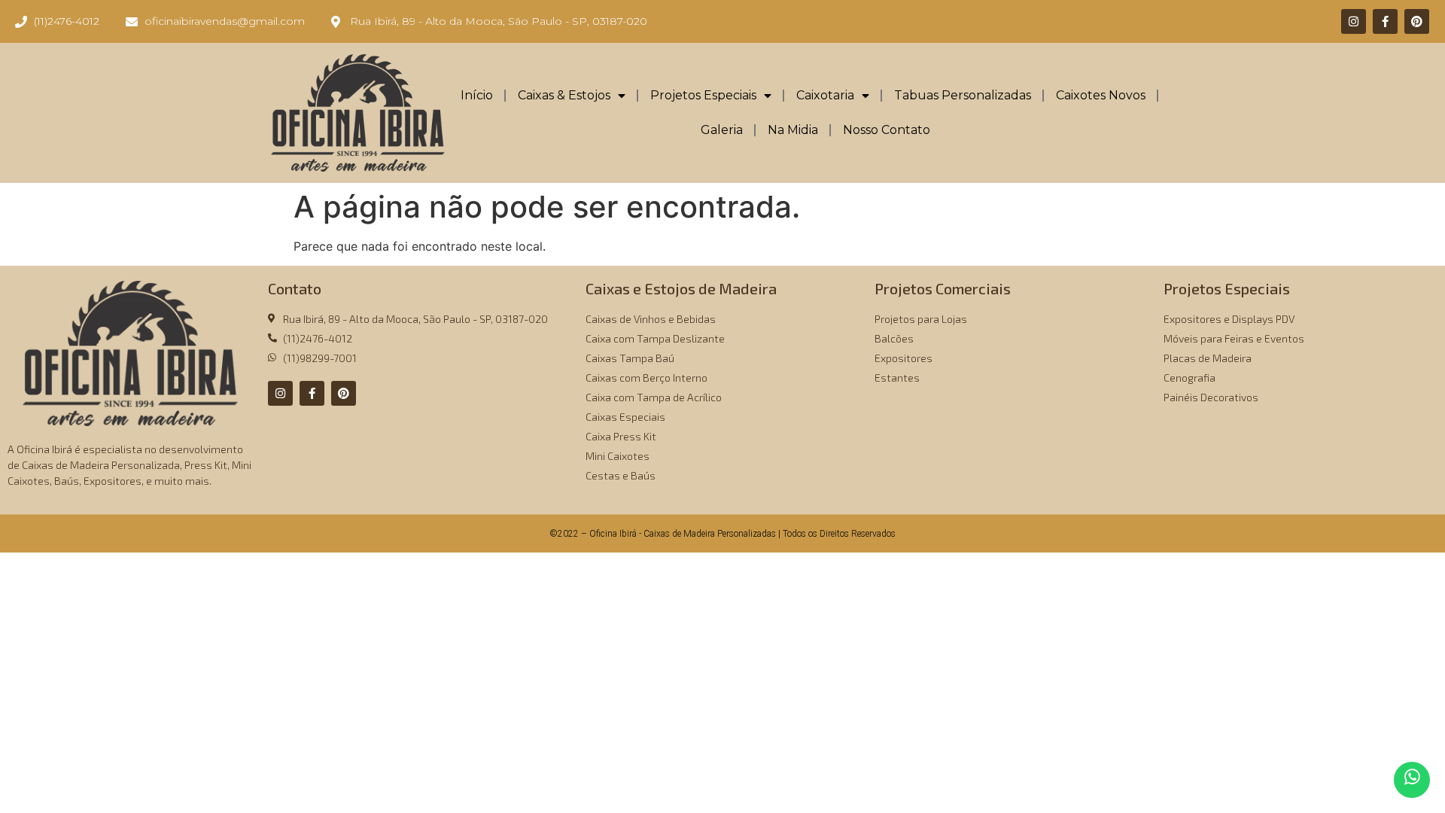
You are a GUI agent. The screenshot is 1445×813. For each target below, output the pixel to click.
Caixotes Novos (1100, 95)
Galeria (722, 130)
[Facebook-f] (1385, 21)
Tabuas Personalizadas (962, 95)
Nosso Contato (886, 130)
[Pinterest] (1416, 21)
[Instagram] (1353, 21)
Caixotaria (825, 95)
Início (477, 95)
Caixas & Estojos (564, 95)
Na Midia (793, 130)
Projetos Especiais (703, 95)
